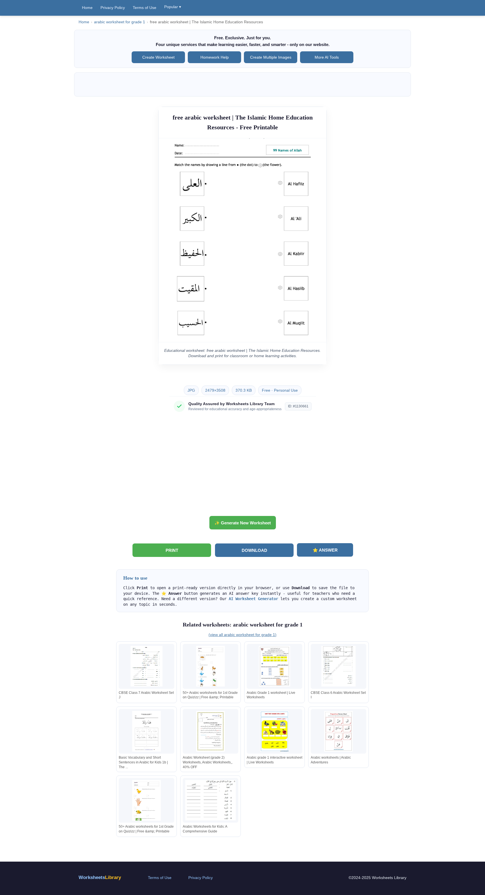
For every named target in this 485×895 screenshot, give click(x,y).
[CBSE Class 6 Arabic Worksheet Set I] (338, 666)
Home (87, 7)
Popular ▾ (172, 6)
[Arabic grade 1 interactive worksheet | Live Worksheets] (274, 731)
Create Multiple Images (270, 57)
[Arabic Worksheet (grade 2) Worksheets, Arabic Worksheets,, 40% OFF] (210, 731)
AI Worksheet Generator (253, 598)
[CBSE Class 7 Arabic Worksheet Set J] (146, 666)
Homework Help (214, 57)
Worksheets (100, 877)
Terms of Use (144, 7)
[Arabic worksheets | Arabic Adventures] (338, 731)
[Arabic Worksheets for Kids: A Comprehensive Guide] (210, 800)
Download (254, 550)
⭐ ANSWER (325, 550)
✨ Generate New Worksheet (242, 522)
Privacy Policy (112, 7)
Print (172, 550)
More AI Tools (327, 57)
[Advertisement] (242, 466)
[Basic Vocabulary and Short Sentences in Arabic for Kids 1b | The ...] (146, 731)
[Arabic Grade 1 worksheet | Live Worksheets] (274, 666)
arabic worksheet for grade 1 (119, 22)
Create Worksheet (158, 57)
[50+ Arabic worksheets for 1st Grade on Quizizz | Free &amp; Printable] (210, 666)
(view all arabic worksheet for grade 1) (242, 634)
